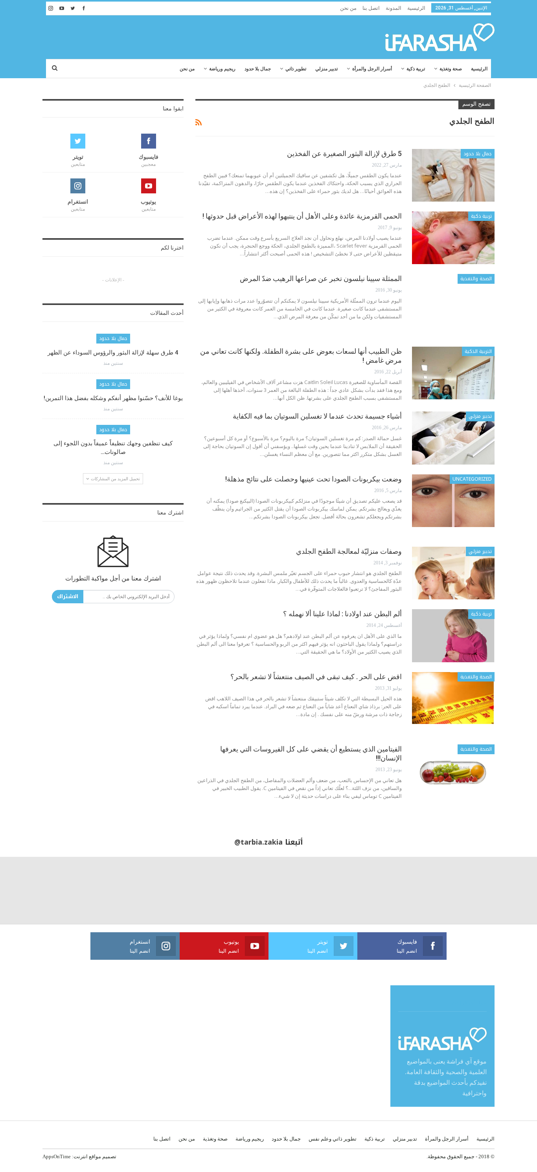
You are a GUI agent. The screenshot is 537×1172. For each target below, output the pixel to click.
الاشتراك (67, 596)
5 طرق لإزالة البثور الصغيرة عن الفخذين (344, 153)
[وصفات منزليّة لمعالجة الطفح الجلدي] (453, 573)
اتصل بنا (371, 8)
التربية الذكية (478, 351)
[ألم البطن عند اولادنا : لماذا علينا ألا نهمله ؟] (453, 635)
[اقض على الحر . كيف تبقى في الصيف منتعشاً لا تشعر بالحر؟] (453, 698)
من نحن (348, 8)
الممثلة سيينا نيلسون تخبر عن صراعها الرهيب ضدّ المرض (321, 278)
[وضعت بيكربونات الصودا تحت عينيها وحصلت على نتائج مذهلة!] (453, 500)
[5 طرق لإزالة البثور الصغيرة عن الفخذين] (453, 175)
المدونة (393, 8)
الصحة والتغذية (476, 278)
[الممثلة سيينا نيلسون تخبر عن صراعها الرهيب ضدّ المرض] (453, 300)
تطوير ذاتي (295, 69)
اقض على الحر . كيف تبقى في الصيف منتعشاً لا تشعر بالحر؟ (316, 676)
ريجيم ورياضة (222, 69)
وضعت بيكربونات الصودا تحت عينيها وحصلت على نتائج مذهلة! (313, 479)
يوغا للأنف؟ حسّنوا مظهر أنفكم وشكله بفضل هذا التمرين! (113, 398)
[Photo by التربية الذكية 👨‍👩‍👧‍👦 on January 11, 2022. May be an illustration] (503, 890)
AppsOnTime (56, 1156)
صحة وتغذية (451, 69)
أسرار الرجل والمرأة (372, 69)
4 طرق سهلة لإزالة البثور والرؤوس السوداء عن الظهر (113, 352)
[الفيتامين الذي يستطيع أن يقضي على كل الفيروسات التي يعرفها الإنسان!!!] (453, 770)
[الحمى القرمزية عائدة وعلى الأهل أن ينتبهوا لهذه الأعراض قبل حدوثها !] (453, 237)
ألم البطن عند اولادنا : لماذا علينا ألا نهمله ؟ (342, 614)
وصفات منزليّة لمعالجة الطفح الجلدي (349, 551)
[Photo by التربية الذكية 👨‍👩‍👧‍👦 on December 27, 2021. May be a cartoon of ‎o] (100, 890)
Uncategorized (472, 479)
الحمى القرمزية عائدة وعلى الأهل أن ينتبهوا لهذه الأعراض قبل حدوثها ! (302, 216)
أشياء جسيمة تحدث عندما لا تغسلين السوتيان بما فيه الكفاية (317, 416)
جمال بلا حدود (258, 69)
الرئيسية (416, 8)
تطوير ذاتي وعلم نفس (333, 1139)
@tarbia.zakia (258, 842)
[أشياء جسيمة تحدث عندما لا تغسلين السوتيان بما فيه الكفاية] (453, 437)
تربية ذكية (415, 69)
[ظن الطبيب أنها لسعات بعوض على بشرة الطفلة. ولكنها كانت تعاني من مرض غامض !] (453, 373)
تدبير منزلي (326, 69)
